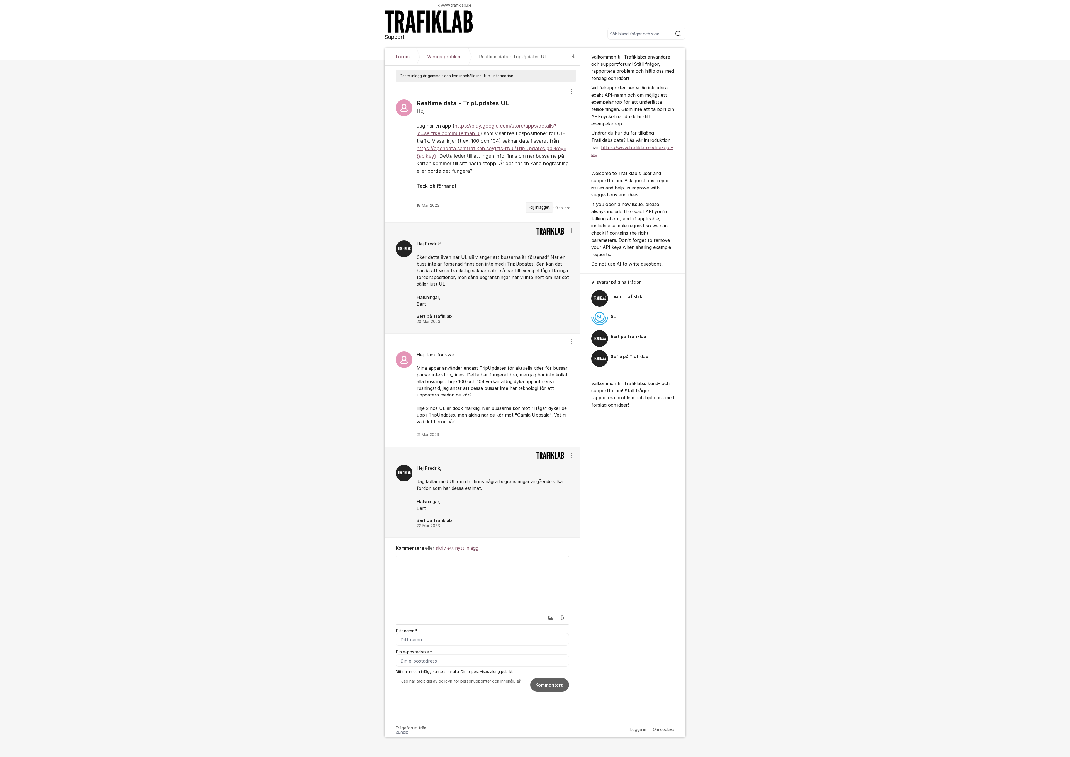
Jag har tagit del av (458, 681)
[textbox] (482, 584)
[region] (482, 152)
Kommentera (549, 685)
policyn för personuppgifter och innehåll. (477, 681)
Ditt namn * (406, 630)
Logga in (638, 729)
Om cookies (663, 729)
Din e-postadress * (414, 651)
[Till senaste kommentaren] (574, 56)
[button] (550, 617)
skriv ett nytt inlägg (457, 548)
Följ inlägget (539, 207)
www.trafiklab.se (456, 5)
